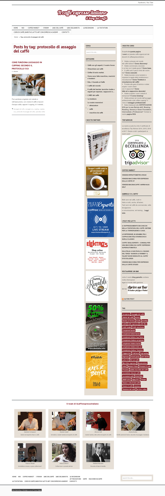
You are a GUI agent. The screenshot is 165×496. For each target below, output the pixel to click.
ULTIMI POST (129, 299)
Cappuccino (126, 353)
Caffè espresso (133, 324)
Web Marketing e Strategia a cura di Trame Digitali (26, 490)
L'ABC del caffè (93, 95)
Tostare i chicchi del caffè (131, 383)
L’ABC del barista (73, 28)
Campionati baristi (128, 330)
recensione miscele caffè (131, 373)
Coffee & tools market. (96, 72)
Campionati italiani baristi (131, 334)
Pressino (125, 370)
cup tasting (144, 353)
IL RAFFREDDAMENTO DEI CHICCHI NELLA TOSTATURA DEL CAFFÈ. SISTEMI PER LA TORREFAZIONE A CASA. (136, 228)
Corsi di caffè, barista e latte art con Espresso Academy (36, 32)
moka (124, 366)
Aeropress (126, 314)
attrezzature (93, 105)
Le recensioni (88, 28)
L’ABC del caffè (57, 28)
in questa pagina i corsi (131, 52)
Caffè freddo (126, 327)
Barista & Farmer (128, 321)
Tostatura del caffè (128, 389)
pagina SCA (131, 114)
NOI (23, 28)
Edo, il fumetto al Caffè (96, 82)
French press (135, 356)
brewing (144, 321)
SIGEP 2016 (126, 379)
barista (137, 317)
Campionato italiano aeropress (133, 340)
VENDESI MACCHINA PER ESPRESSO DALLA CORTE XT (135, 179)
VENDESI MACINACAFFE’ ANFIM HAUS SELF (135, 185)
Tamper (143, 379)
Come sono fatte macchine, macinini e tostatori (101, 77)
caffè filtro (143, 324)
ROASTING (139, 376)
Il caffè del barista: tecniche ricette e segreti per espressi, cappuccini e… (101, 90)
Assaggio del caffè (19, 109)
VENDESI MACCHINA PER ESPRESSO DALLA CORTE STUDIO (135, 263)
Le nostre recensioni (95, 102)
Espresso (125, 356)
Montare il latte (133, 366)
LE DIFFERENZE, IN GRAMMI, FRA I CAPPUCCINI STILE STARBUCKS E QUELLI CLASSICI (134, 236)
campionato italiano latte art (132, 347)
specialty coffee (40, 112)
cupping (36, 109)
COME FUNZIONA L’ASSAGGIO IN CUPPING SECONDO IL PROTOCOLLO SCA (27, 65)
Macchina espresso (129, 363)
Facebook (141, 3)
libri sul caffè (134, 360)
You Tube (150, 3)
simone (16, 71)
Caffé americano (138, 327)
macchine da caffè (96, 112)
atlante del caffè (127, 317)
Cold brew (135, 353)
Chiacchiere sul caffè (95, 69)
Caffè (124, 324)
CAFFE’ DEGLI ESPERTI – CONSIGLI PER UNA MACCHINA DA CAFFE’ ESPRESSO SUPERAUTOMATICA (136, 245)
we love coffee (142, 389)
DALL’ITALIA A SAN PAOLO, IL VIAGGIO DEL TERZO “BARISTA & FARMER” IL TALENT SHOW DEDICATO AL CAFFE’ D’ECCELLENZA (135, 254)
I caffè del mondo (94, 85)
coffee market (33, 28)
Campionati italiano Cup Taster (132, 337)
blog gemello (137, 277)
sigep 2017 (136, 379)
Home (16, 28)
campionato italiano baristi (131, 343)
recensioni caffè (128, 376)
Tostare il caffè (127, 386)
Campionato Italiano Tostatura (132, 350)
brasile (138, 321)
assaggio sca (29, 109)
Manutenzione (142, 363)
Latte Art (125, 360)
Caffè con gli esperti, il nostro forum (101, 65)
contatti (65, 32)
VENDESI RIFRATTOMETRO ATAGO (134, 175)
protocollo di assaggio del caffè (26, 112)
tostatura (137, 386)
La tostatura (102, 28)
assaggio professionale (136, 102)
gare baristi (145, 356)
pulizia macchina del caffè (139, 370)
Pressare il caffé (145, 366)
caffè (91, 109)
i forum (46, 28)
